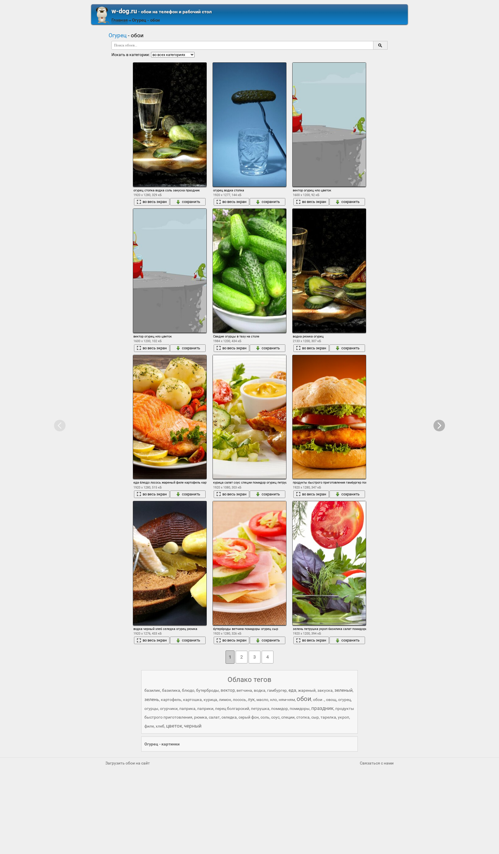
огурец (344, 699)
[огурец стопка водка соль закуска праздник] (170, 124)
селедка (229, 717)
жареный (307, 690)
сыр (315, 717)
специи (288, 717)
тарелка (328, 717)
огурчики (169, 708)
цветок (174, 726)
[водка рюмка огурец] (329, 270)
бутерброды (207, 690)
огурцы (151, 708)
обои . (318, 699)
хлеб (160, 726)
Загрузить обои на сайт (127, 763)
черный (193, 726)
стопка (303, 717)
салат (214, 717)
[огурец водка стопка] (249, 124)
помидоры (300, 708)
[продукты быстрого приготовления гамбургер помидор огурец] (329, 417)
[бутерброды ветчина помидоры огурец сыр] (249, 563)
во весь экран (155, 201)
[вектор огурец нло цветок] (329, 124)
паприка (187, 708)
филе (149, 726)
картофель (171, 699)
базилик (152, 690)
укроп (343, 717)
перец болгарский (232, 708)
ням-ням (287, 699)
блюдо (188, 690)
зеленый (343, 690)
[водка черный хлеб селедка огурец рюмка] (170, 563)
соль (264, 717)
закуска (325, 690)
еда (292, 690)
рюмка (200, 717)
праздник (322, 708)
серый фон (249, 717)
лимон (225, 699)
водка (259, 690)
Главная (119, 20)
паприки (205, 708)
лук (251, 699)
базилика (171, 690)
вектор (228, 690)
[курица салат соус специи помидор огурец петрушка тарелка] (249, 417)
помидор (279, 708)
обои (304, 698)
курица (210, 699)
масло (262, 699)
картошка (192, 699)
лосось (239, 699)
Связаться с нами (377, 763)
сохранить (191, 201)
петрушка (260, 708)
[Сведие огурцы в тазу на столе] (249, 270)
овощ (331, 699)
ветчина (244, 690)
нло (273, 699)
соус (275, 717)
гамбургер (277, 690)
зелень (151, 699)
